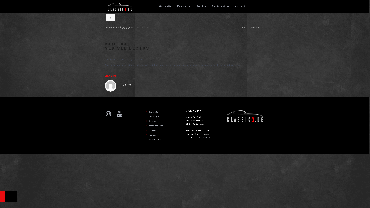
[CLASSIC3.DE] (120, 6)
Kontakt (152, 130)
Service (152, 121)
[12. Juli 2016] (8, 196)
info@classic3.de (201, 138)
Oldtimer (126, 27)
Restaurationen (156, 126)
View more (110, 76)
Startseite (153, 112)
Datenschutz (155, 140)
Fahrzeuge (154, 116)
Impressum (154, 135)
